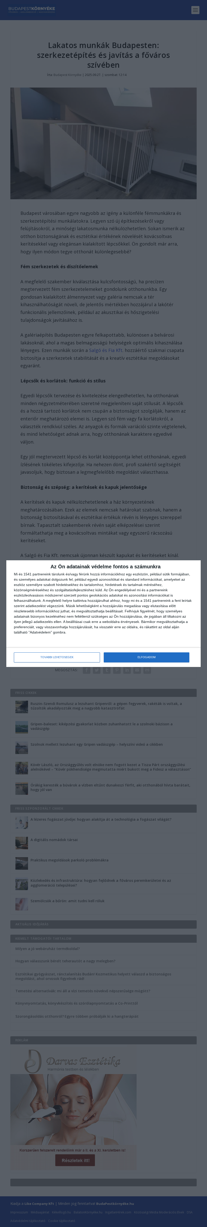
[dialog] (103, 613)
